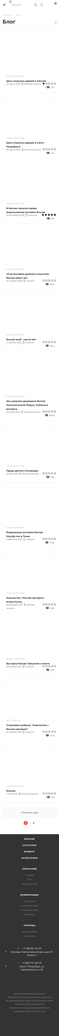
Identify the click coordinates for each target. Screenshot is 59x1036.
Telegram (33, 982)
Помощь (29, 925)
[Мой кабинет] (47, 4)
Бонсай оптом (29, 884)
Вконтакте (25, 982)
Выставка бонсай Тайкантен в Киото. (28, 663)
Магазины (29, 901)
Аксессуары (29, 858)
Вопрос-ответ (29, 931)
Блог (29, 879)
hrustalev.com (38, 1011)
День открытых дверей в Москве (26, 81)
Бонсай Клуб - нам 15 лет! (21, 339)
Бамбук (29, 851)
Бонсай (29, 839)
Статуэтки (29, 845)
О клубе (29, 875)
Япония (10, 790)
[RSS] (55, 22)
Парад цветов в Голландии (22, 470)
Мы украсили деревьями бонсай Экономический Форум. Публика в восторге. (27, 405)
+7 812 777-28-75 (32, 962)
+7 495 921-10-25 (31, 948)
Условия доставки (29, 910)
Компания (29, 868)
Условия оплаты (29, 905)
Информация (29, 895)
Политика (29, 914)
